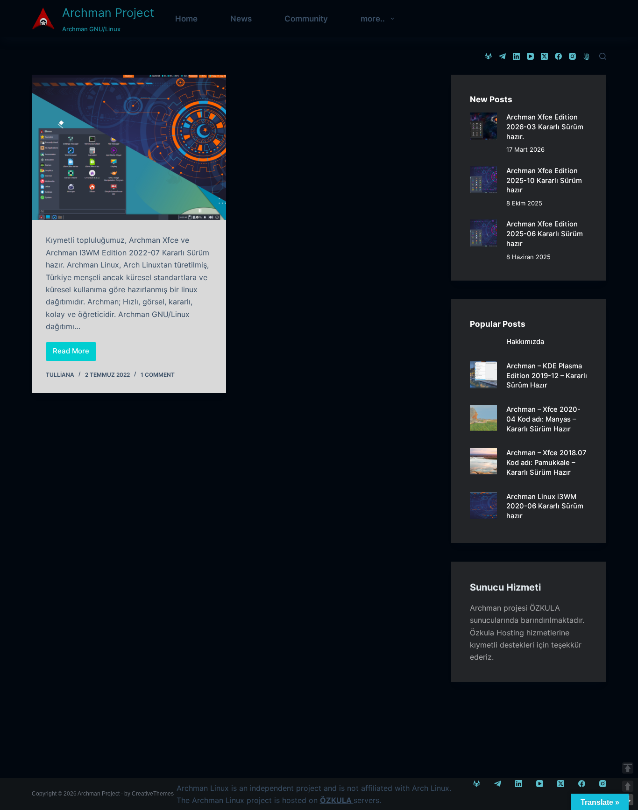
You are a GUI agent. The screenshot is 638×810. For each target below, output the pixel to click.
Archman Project (108, 13)
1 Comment (158, 374)
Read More (74, 353)
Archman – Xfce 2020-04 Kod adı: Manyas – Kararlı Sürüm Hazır (543, 419)
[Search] (602, 56)
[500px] (586, 56)
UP (627, 786)
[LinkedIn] (516, 56)
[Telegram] (502, 56)
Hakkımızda (525, 342)
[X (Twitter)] (544, 56)
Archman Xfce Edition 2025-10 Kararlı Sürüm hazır (544, 180)
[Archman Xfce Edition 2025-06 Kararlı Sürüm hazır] (483, 233)
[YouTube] (530, 56)
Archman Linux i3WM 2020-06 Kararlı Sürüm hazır (544, 506)
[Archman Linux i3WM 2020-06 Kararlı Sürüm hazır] (483, 505)
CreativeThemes (153, 793)
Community (306, 18)
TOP (627, 768)
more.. (373, 18)
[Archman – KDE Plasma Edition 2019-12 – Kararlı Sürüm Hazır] (483, 374)
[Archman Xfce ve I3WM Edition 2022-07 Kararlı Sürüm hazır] (129, 147)
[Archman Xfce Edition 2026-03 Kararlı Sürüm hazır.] (483, 126)
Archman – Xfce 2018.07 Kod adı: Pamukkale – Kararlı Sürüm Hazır (546, 462)
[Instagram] (572, 56)
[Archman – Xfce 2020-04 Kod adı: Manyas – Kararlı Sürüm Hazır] (483, 418)
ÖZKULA (545, 608)
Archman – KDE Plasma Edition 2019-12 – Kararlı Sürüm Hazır (546, 375)
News (241, 18)
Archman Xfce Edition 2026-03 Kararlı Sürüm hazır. (544, 127)
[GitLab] (488, 56)
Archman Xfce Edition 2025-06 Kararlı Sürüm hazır (544, 233)
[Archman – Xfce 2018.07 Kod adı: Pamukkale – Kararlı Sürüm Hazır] (483, 461)
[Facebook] (558, 56)
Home (186, 18)
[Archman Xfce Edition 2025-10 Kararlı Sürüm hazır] (483, 179)
